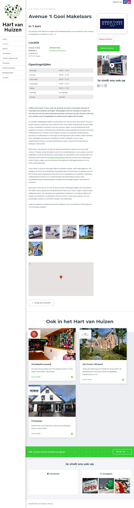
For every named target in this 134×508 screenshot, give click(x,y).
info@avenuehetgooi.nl (58, 50)
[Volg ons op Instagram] (129, 2)
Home (5, 39)
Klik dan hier (121, 452)
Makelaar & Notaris (105, 39)
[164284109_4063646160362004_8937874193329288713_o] (36, 232)
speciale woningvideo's (56, 157)
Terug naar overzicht (42, 303)
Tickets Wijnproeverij (10, 58)
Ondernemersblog (9, 68)
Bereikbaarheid (8, 73)
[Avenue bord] (86, 232)
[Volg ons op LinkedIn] (105, 85)
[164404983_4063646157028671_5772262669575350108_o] (69, 232)
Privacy (50, 504)
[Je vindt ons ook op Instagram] (90, 485)
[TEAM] (36, 249)
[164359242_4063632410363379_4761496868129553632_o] (53, 232)
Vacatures (6, 63)
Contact (5, 77)
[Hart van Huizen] (13, 20)
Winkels (5, 44)
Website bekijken (107, 48)
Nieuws (5, 49)
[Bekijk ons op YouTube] (112, 65)
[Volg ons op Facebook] (125, 2)
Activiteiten (7, 53)
